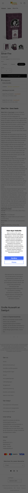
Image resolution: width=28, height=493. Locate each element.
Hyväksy (14, 258)
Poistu (14, 262)
